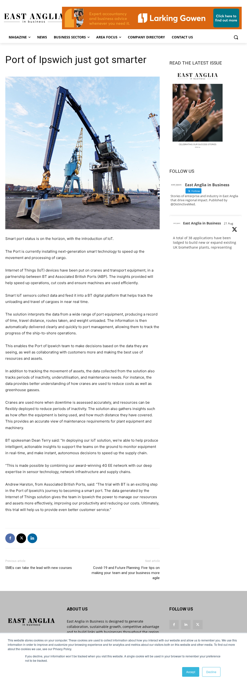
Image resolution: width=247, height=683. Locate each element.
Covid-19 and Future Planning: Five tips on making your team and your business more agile (126, 573)
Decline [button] (211, 672)
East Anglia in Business (202, 223)
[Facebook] (10, 538)
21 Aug (228, 223)
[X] (21, 538)
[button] (236, 37)
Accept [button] (190, 672)
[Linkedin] (32, 538)
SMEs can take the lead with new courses (38, 568)
